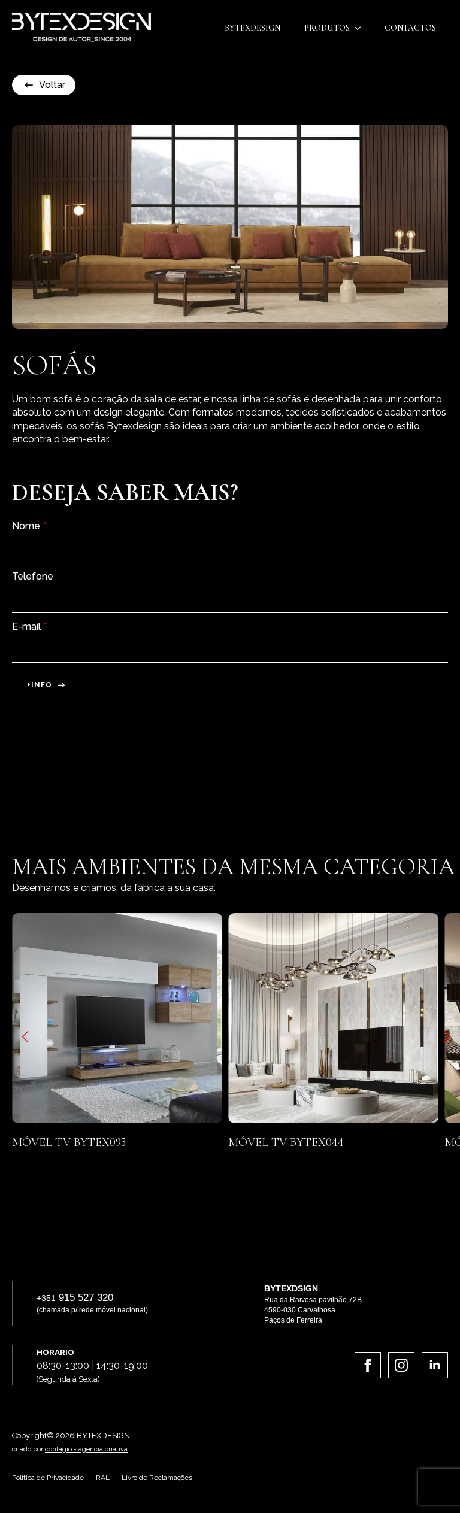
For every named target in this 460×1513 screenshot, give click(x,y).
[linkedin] (435, 1365)
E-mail (29, 627)
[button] (25, 1037)
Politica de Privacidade (48, 1477)
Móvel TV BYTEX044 (128, 1142)
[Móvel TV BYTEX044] (176, 1018)
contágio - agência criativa (86, 1449)
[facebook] (368, 1365)
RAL (103, 1477)
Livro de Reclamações (157, 1477)
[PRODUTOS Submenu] (361, 28)
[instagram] (401, 1365)
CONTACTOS (410, 28)
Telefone (32, 576)
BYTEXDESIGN (252, 28)
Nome (29, 526)
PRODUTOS (327, 28)
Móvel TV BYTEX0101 (346, 1142)
